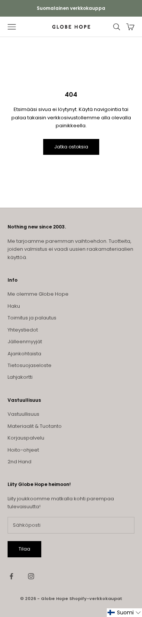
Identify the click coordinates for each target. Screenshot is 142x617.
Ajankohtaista (24, 353)
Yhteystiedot (23, 329)
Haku (14, 306)
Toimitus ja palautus (32, 317)
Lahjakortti (20, 377)
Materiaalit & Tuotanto (35, 426)
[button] (124, 612)
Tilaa (24, 549)
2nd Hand (19, 461)
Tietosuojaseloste (29, 365)
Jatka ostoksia (71, 146)
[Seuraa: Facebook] (11, 576)
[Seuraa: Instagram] (31, 576)
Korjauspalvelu (26, 437)
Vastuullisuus (23, 414)
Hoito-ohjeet (23, 449)
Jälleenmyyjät (25, 341)
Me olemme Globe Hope (38, 294)
